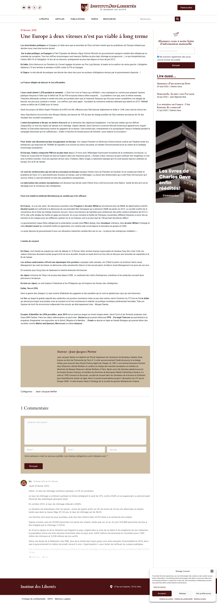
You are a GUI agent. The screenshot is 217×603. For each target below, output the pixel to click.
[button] (212, 571)
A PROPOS (44, 19)
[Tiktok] (40, 8)
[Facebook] (29, 8)
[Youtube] (24, 8)
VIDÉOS (94, 19)
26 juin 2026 (162, 97)
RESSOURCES (109, 19)
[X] (34, 8)
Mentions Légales (200, 599)
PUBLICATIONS (78, 19)
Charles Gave (176, 86)
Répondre (36, 557)
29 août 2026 (163, 86)
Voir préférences (203, 593)
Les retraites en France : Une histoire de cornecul (173, 106)
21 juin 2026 (162, 110)
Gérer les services (159, 587)
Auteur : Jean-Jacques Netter (76, 352)
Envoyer (33, 466)
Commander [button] (171, 195)
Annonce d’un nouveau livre (173, 83)
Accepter (162, 593)
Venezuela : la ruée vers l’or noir (175, 94)
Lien (46, 557)
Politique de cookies (166, 599)
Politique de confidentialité (184, 599)
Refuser (182, 593)
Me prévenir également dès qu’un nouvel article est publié (174, 58)
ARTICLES (59, 19)
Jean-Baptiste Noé (178, 97)
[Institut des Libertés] (108, 7)
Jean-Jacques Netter (46, 391)
